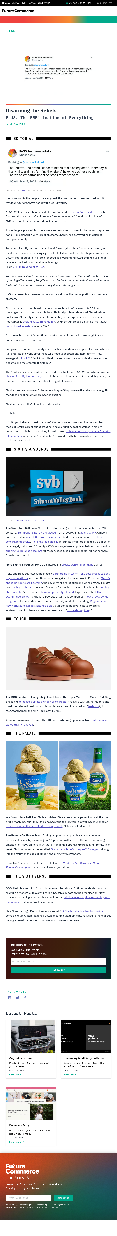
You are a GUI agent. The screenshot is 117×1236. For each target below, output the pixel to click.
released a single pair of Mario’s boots (42, 702)
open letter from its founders (44, 537)
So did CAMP (88, 532)
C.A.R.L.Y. (24, 358)
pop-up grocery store (83, 212)
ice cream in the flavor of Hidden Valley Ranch (34, 826)
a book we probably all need (56, 592)
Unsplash (44, 520)
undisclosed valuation (19, 326)
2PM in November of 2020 (29, 267)
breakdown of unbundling (77, 564)
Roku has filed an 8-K (45, 542)
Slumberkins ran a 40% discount (38, 532)
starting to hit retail (22, 587)
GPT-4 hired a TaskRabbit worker (82, 911)
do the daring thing (78, 610)
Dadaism (93, 706)
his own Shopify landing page (24, 376)
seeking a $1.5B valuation (39, 321)
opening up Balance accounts (24, 551)
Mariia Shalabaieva (26, 520)
